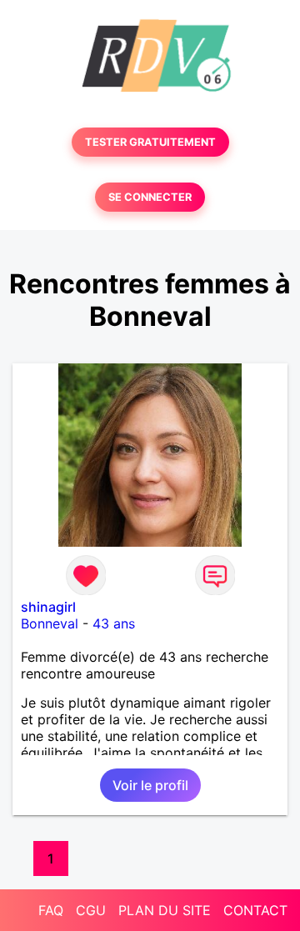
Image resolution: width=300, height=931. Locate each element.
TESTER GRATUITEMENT (150, 142)
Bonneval (49, 623)
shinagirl (48, 606)
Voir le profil (150, 785)
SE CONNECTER (150, 197)
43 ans (113, 623)
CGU (91, 910)
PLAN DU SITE (164, 910)
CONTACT (255, 910)
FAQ (50, 910)
